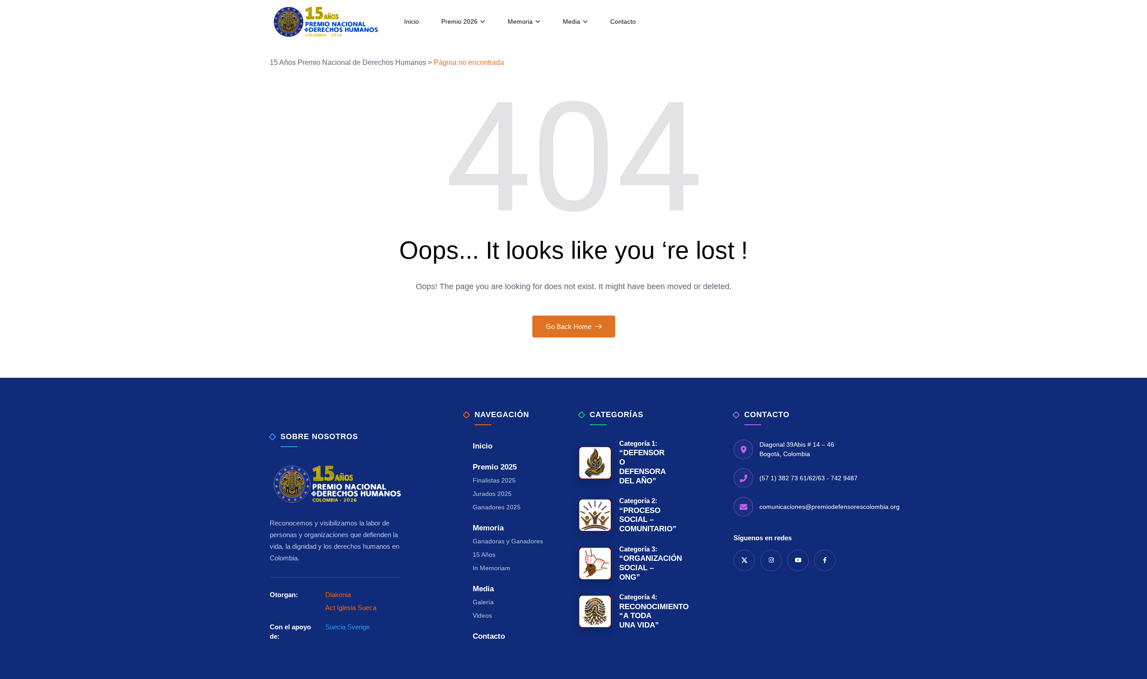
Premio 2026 (459, 21)
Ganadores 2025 (497, 507)
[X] (744, 560)
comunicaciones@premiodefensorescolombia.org (829, 506)
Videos (482, 615)
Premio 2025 (495, 467)
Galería (483, 602)
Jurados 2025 (492, 493)
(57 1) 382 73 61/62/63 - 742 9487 (808, 478)
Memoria (520, 21)
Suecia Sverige (347, 627)
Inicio (411, 21)
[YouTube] (798, 560)
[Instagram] (771, 560)
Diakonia (338, 594)
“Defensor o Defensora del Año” (641, 462)
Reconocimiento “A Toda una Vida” (641, 611)
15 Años (484, 554)
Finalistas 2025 (494, 480)
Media (571, 21)
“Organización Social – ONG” (641, 563)
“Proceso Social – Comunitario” (641, 515)
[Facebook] (825, 560)
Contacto (623, 21)
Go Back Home (569, 326)
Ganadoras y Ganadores (508, 541)
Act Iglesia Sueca (350, 607)
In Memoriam (491, 568)
